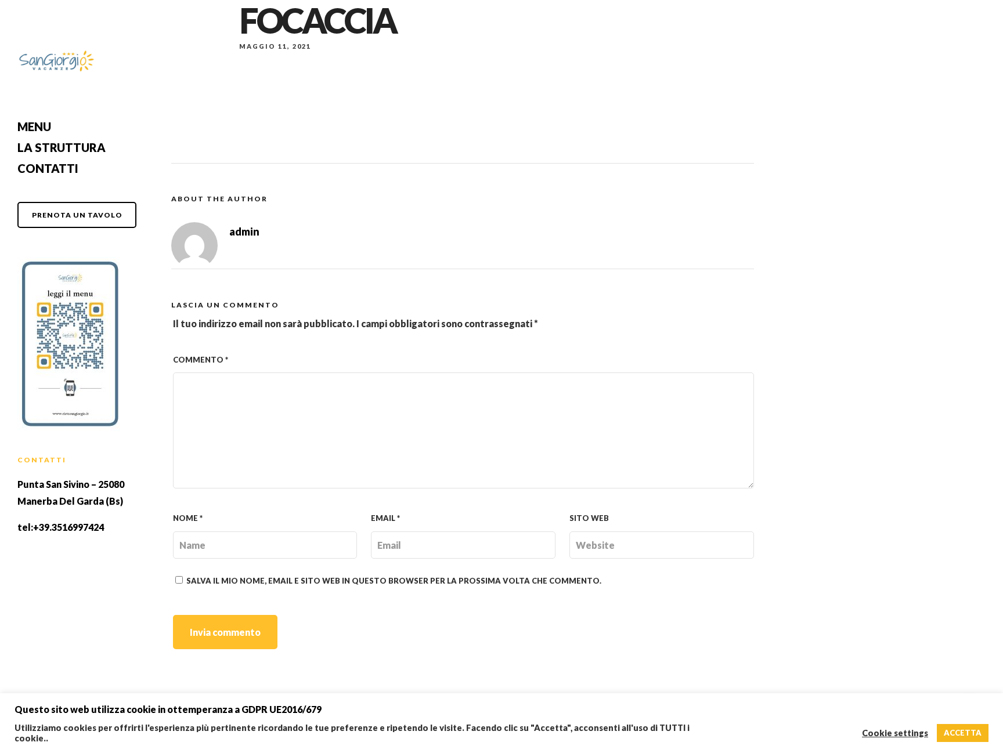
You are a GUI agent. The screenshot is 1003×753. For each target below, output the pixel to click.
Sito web (589, 518)
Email (385, 518)
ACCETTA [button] (963, 732)
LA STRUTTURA (61, 147)
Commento (200, 359)
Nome (188, 518)
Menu (34, 126)
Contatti (47, 168)
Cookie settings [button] (895, 733)
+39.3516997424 (68, 527)
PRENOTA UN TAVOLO (77, 215)
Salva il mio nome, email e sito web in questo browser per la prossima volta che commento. (393, 580)
